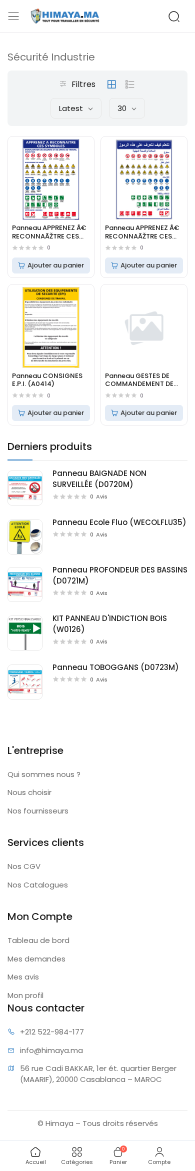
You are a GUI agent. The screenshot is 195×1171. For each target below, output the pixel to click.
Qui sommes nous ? (44, 774)
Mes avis (23, 977)
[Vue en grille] (112, 84)
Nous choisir (30, 792)
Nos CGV (24, 866)
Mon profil (26, 995)
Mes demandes (37, 959)
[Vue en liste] (130, 84)
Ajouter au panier (56, 265)
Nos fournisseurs (38, 811)
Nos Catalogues (38, 885)
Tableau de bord (39, 940)
